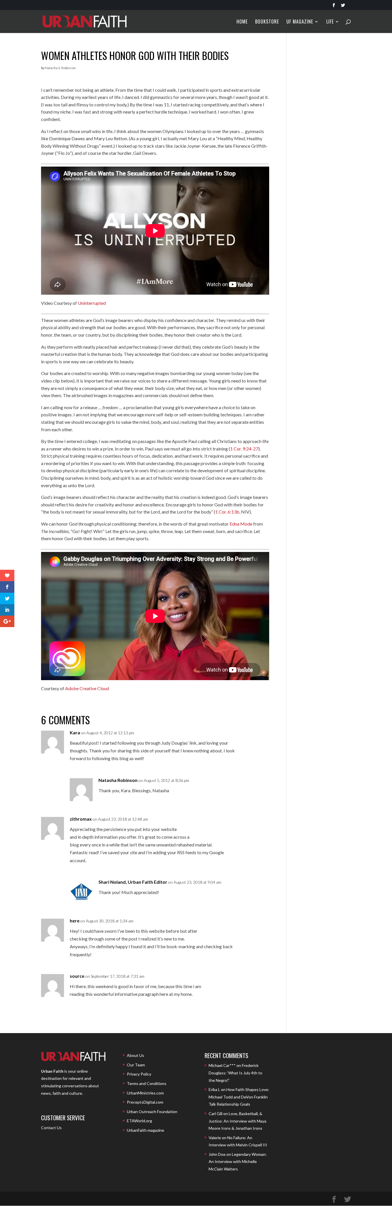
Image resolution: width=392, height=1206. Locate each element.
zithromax (81, 818)
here (74, 920)
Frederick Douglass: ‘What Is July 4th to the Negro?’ (235, 1072)
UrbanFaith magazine (145, 1130)
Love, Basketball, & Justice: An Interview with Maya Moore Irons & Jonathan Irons (237, 1121)
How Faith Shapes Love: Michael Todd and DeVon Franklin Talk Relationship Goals (239, 1097)
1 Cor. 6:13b (227, 511)
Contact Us (51, 1127)
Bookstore (267, 22)
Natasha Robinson (117, 780)
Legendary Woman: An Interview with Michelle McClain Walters (238, 1161)
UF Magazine (299, 22)
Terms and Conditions (146, 1083)
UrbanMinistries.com (145, 1092)
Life (330, 22)
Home (242, 22)
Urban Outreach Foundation (152, 1111)
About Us (135, 1055)
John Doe (217, 1154)
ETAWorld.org (139, 1120)
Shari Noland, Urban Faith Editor (132, 882)
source (77, 976)
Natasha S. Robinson (60, 68)
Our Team (136, 1064)
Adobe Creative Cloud (87, 688)
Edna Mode (241, 523)
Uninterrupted (92, 303)
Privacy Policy (139, 1074)
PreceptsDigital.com (145, 1102)
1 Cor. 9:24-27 (244, 448)
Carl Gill (215, 1113)
